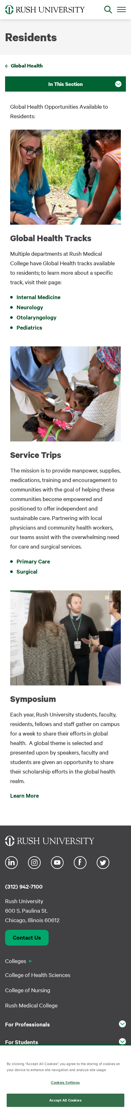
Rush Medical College (31, 1005)
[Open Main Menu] (121, 9)
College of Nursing (27, 989)
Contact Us (27, 937)
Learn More (24, 795)
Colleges (15, 960)
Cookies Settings (65, 1082)
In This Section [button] (65, 83)
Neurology (30, 307)
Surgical (27, 571)
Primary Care (33, 561)
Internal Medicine (38, 297)
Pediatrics (29, 327)
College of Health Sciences (37, 974)
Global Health (27, 65)
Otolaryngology (37, 317)
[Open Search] (108, 9)
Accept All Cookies (65, 1099)
